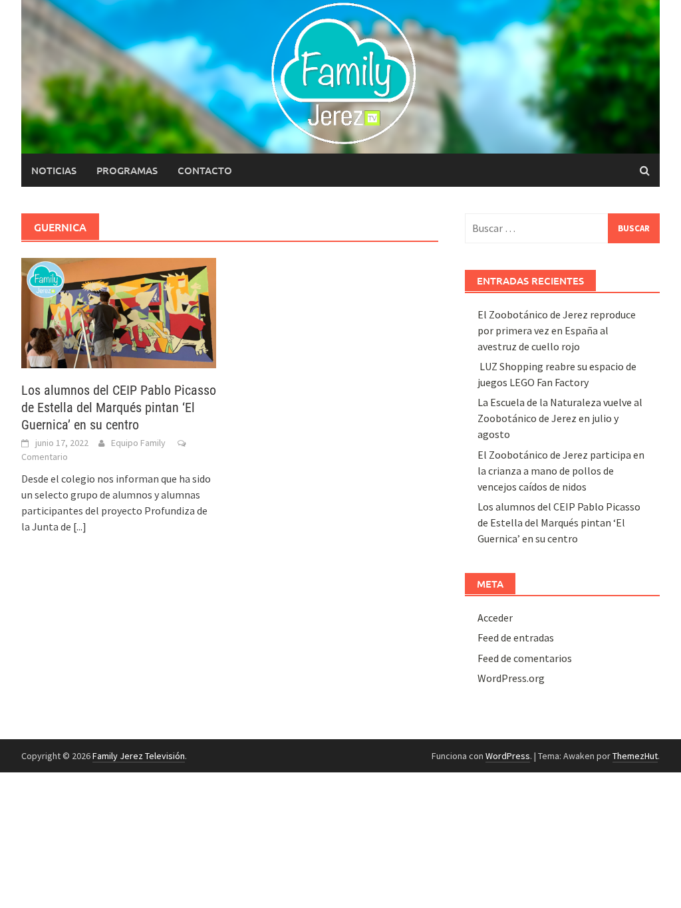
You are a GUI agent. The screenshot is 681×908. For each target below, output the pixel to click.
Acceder (495, 617)
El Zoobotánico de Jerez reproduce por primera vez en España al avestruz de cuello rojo (556, 330)
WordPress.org (511, 678)
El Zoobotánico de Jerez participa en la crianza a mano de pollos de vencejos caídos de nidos (560, 470)
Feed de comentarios (524, 658)
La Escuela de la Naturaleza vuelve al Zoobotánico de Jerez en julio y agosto (559, 418)
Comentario (44, 457)
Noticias (53, 170)
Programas (127, 170)
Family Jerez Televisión (138, 756)
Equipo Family (138, 443)
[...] (79, 526)
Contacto (205, 170)
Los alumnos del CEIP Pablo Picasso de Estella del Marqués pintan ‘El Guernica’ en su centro (118, 407)
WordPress (507, 756)
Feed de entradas (515, 637)
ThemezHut (635, 756)
